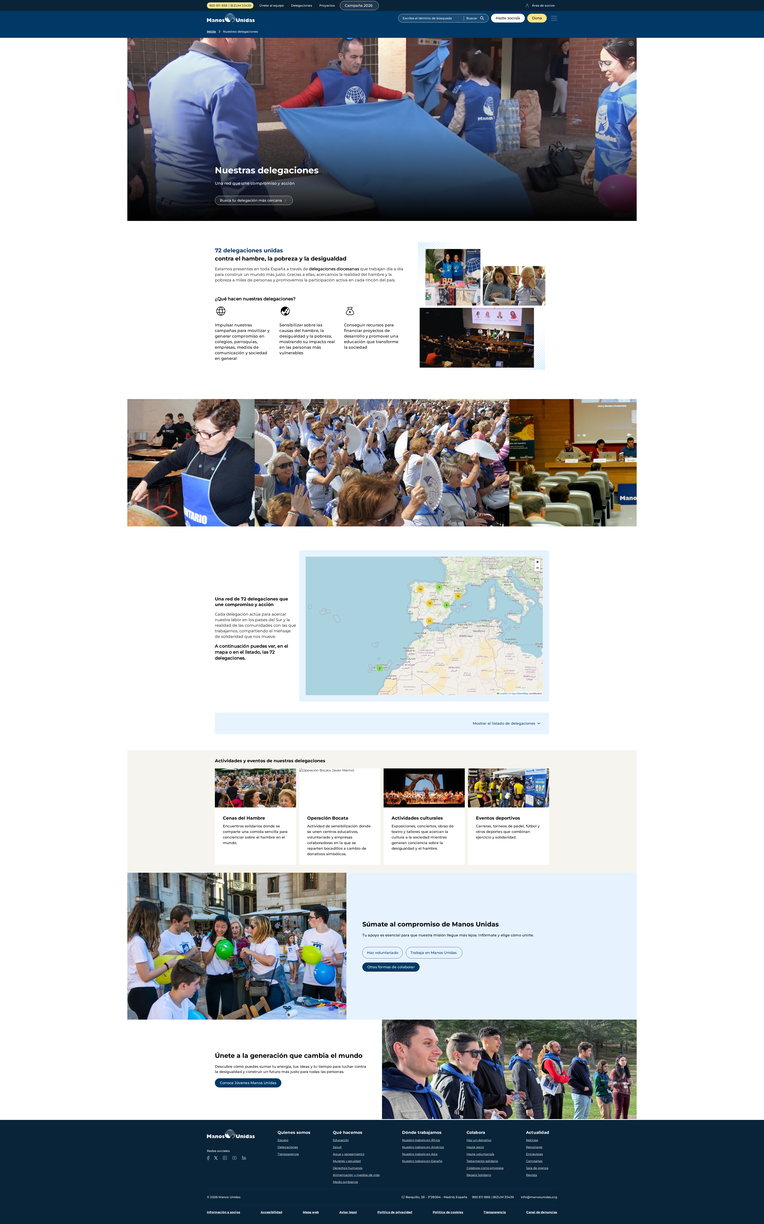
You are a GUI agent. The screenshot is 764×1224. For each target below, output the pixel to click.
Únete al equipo (271, 5)
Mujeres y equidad (347, 1161)
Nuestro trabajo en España (422, 1161)
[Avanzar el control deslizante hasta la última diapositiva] (134, 518)
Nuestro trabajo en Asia (420, 1154)
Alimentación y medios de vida (356, 1175)
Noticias (532, 1140)
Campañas (534, 1161)
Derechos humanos (347, 1168)
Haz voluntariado (382, 953)
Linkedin (244, 1158)
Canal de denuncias (541, 1212)
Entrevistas (534, 1154)
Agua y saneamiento (348, 1154)
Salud (337, 1147)
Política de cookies (448, 1212)
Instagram (224, 1158)
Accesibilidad (271, 1212)
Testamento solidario (482, 1161)
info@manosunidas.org (539, 1197)
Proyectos (327, 5)
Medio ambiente (345, 1182)
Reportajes (534, 1147)
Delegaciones (301, 5)
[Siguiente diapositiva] (630, 518)
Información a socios (223, 1212)
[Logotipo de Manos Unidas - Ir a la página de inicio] (231, 21)
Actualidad (537, 1132)
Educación (341, 1140)
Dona (537, 18)
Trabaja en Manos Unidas (434, 953)
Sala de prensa (537, 1168)
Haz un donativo (479, 1140)
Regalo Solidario (479, 1175)
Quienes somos (294, 1132)
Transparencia (288, 1154)
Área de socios (543, 5)
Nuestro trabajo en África (421, 1140)
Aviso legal (348, 1212)
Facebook (208, 1158)
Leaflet (503, 693)
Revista (531, 1175)
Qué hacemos (347, 1132)
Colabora (476, 1132)
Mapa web (311, 1212)
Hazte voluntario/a (480, 1154)
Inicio (211, 31)
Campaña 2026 (358, 5)
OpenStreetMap (519, 693)
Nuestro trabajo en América (423, 1147)
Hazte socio (475, 1147)
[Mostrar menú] (553, 18)
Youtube (234, 1158)
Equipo (283, 1140)
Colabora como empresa (485, 1168)
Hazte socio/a (508, 18)
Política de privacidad (394, 1212)
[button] (380, 668)
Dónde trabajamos (421, 1132)
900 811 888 (218, 5)
